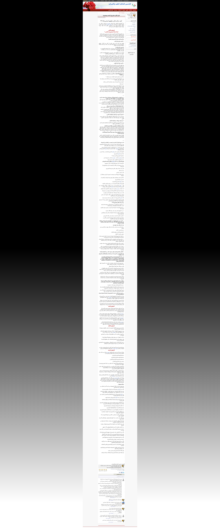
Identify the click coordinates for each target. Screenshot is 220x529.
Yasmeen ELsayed (119, 500)
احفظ (120, 472)
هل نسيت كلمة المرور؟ (132, 46)
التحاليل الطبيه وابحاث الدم (131, 27)
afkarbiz (120, 506)
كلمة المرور (133, 39)
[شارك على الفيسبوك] (122, 472)
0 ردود (111, 497)
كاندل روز (120, 497)
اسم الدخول (133, 36)
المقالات (130, 10)
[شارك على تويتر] (123, 472)
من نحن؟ (115, 10)
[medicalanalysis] (123, 467)
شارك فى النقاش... (120, 476)
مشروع (108, 23)
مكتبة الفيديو (111, 10)
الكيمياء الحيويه (132, 32)
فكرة (110, 24)
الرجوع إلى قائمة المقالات (101, 17)
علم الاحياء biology (132, 30)
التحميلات (120, 10)
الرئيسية (134, 10)
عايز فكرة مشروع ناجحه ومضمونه (111, 15)
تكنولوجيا (133, 24)
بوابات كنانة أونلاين (119, 0)
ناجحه (110, 21)
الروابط (123, 10)
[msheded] (123, 480)
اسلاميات (133, 22)
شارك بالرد (113, 497)
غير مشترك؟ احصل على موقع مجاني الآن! (132, 45)
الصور (127, 10)
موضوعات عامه (122, 12)
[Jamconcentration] (123, 516)
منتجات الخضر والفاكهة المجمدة (117, 518)
